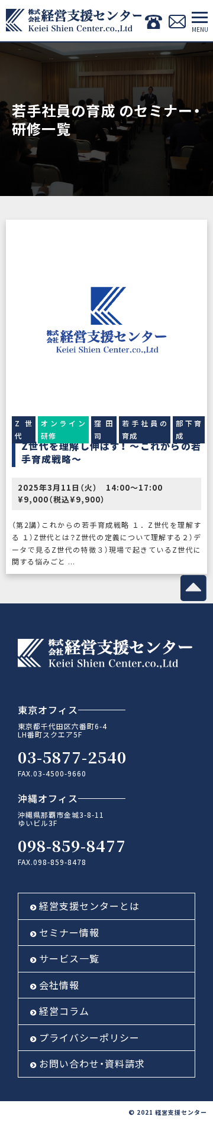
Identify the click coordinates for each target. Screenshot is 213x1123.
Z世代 (24, 429)
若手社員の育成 (144, 429)
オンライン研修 (63, 429)
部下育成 (189, 429)
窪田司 (104, 429)
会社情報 (59, 985)
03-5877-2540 (72, 756)
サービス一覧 (69, 958)
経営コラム (64, 1011)
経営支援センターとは (89, 906)
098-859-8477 (72, 845)
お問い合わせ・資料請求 (92, 1063)
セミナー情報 (69, 932)
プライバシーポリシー (89, 1037)
